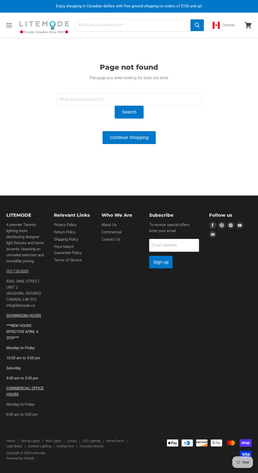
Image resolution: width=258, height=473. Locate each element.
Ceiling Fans (65, 446)
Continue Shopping (129, 137)
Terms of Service (68, 260)
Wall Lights (53, 441)
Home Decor (115, 441)
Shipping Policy (66, 239)
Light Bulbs (14, 446)
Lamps (72, 441)
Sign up (161, 262)
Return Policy (65, 232)
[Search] (197, 25)
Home (10, 441)
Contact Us (111, 239)
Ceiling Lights (30, 441)
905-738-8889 (17, 271)
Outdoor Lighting (39, 446)
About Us (109, 224)
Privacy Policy (65, 224)
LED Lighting (91, 441)
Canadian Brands (92, 446)
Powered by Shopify (20, 458)
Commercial (111, 232)
